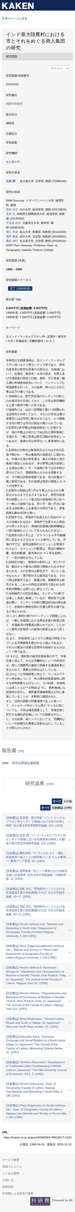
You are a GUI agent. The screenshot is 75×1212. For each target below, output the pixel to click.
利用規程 (8, 1186)
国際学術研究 (14, 103)
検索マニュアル (12, 1166)
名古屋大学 (13, 161)
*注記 (18, 299)
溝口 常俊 (12, 231)
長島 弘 (10, 213)
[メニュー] (70, 5)
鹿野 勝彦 (12, 236)
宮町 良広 (12, 209)
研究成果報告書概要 (25, 763)
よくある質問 (10, 1173)
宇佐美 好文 (13, 222)
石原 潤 (10, 181)
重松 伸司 (12, 240)
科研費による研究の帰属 (17, 1193)
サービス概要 (10, 1159)
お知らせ (8, 1180)
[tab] (39, 783)
